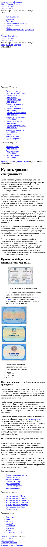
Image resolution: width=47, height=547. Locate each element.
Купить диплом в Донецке (17, 505)
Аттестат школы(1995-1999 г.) (12, 152)
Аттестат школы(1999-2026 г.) (12, 148)
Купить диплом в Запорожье (17, 500)
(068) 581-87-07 (7, 8)
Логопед (9, 524)
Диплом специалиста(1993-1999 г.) (14, 109)
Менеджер (10, 528)
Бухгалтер (10, 517)
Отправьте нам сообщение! (12, 545)
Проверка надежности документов (20, 30)
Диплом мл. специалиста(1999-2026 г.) (16, 114)
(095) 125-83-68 (7, 6)
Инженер (9, 521)
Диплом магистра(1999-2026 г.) (13, 96)
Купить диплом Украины (11, 2)
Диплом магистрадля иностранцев (13, 478)
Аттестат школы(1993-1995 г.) (12, 156)
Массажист (10, 526)
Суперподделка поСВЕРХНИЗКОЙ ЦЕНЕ (16, 92)
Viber (3, 4)
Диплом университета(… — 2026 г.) (15, 131)
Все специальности (14, 532)
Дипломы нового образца (16, 23)
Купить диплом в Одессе (16, 507)
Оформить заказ (12, 25)
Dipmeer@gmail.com (9, 36)
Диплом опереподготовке (12, 135)
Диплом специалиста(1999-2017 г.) (14, 105)
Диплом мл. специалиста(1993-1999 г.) (16, 118)
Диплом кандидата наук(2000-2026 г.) (16, 127)
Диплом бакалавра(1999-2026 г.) (13, 101)
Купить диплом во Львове (16, 498)
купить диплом (35, 419)
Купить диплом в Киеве (16, 496)
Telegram (17, 4)
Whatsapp (9, 4)
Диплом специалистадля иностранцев (14, 487)
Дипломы (10, 19)
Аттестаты (10, 21)
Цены (8, 28)
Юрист (8, 519)
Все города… (11, 509)
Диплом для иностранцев (16, 475)
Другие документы (13, 138)
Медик (8, 530)
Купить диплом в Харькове (17, 503)
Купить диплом (12, 17)
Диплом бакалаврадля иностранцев (13, 482)
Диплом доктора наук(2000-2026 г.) (15, 122)
